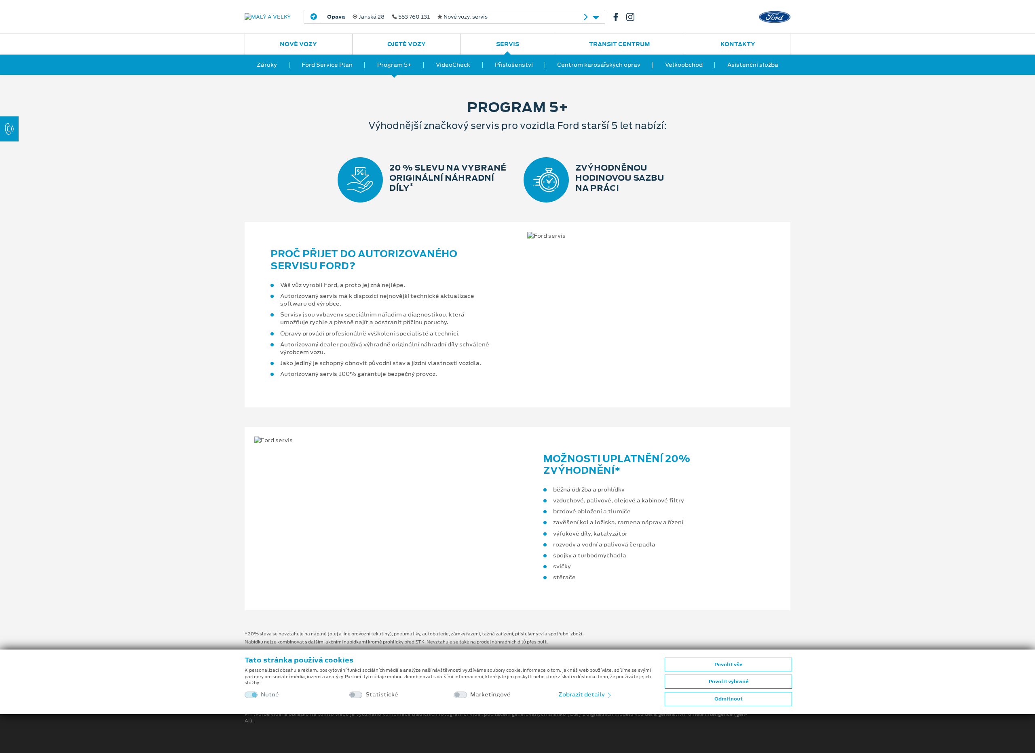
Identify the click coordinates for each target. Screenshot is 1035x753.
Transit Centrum (619, 44)
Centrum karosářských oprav (598, 65)
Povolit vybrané (728, 681)
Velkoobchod (684, 65)
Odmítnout (728, 699)
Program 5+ (394, 65)
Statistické (381, 694)
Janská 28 (407, 17)
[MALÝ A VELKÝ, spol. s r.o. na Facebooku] (619, 17)
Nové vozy (298, 44)
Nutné (270, 694)
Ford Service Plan (327, 65)
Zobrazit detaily (582, 694)
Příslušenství (514, 65)
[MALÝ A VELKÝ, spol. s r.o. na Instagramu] (633, 17)
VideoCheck (453, 65)
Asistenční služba (752, 65)
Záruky (267, 65)
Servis (507, 44)
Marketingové (490, 694)
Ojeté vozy (406, 44)
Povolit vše (728, 664)
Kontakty (737, 44)
